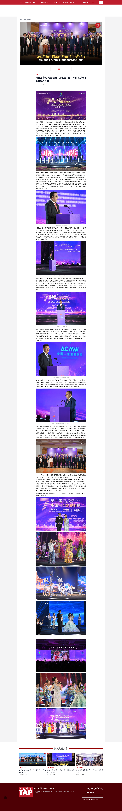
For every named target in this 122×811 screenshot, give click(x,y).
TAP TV (35, 2)
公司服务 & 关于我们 (68, 2)
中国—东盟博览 (27, 20)
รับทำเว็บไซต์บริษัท (65, 807)
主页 (21, 2)
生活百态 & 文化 (55, 2)
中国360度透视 (43, 2)
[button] (27, 2)
